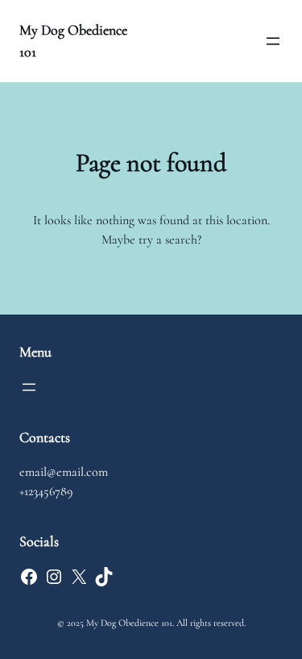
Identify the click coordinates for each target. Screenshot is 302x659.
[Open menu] (273, 41)
